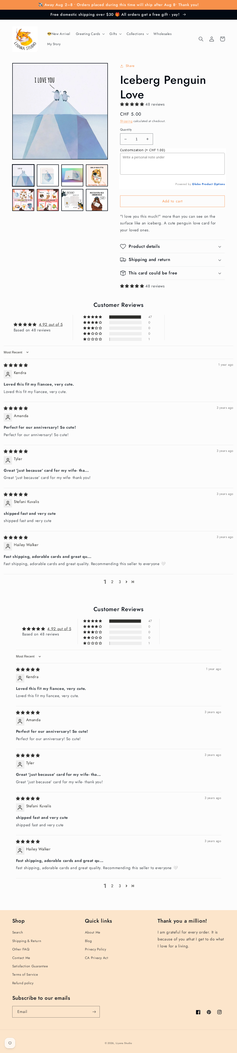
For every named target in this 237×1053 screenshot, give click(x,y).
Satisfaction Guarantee (30, 966)
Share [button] (130, 65)
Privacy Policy (95, 949)
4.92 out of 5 (51, 324)
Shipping (126, 121)
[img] (16, 365)
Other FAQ (21, 949)
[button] (90, 34)
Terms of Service (25, 974)
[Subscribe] (94, 1011)
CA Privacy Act (96, 957)
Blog (88, 940)
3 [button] (120, 582)
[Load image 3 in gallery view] (72, 175)
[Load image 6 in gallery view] (48, 200)
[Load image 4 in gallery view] (97, 175)
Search (17, 932)
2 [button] (112, 582)
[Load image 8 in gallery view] (97, 200)
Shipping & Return (26, 940)
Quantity (126, 129)
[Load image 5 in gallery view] (23, 200)
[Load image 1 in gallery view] (23, 175)
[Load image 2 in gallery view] (48, 175)
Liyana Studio (124, 1043)
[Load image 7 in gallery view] (72, 200)
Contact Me (21, 957)
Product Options (213, 184)
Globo (196, 184)
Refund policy (23, 983)
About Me (92, 932)
